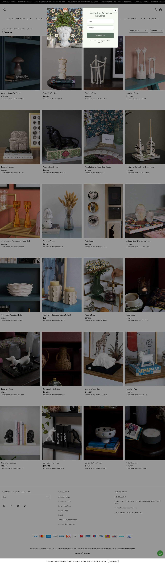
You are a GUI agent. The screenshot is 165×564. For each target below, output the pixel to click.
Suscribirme (100, 35)
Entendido (113, 561)
